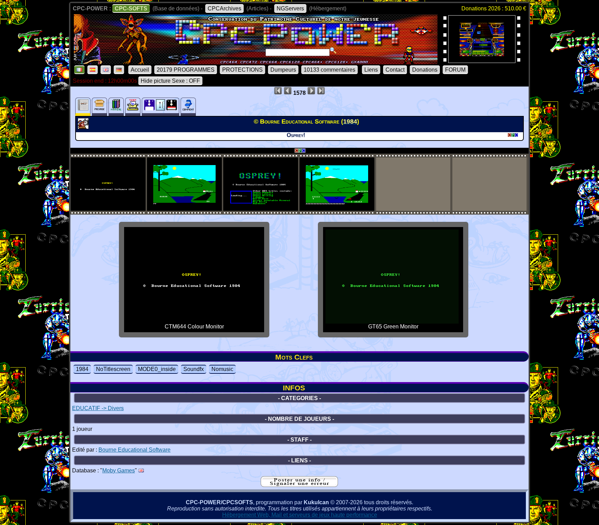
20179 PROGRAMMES (186, 70)
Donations (424, 70)
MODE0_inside (157, 369)
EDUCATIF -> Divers (98, 408)
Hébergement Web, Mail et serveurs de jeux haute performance (299, 515)
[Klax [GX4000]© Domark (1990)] (482, 61)
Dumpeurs (283, 70)
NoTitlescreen (113, 369)
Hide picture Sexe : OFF (170, 81)
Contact (395, 70)
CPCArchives (224, 8)
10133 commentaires (329, 70)
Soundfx (193, 369)
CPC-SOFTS (131, 8)
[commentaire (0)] (188, 107)
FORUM (455, 70)
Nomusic (222, 369)
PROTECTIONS (242, 70)
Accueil (140, 70)
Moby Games (118, 470)
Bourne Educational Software (134, 450)
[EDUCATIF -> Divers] (84, 127)
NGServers (290, 8)
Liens (371, 70)
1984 (82, 369)
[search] (333, 50)
